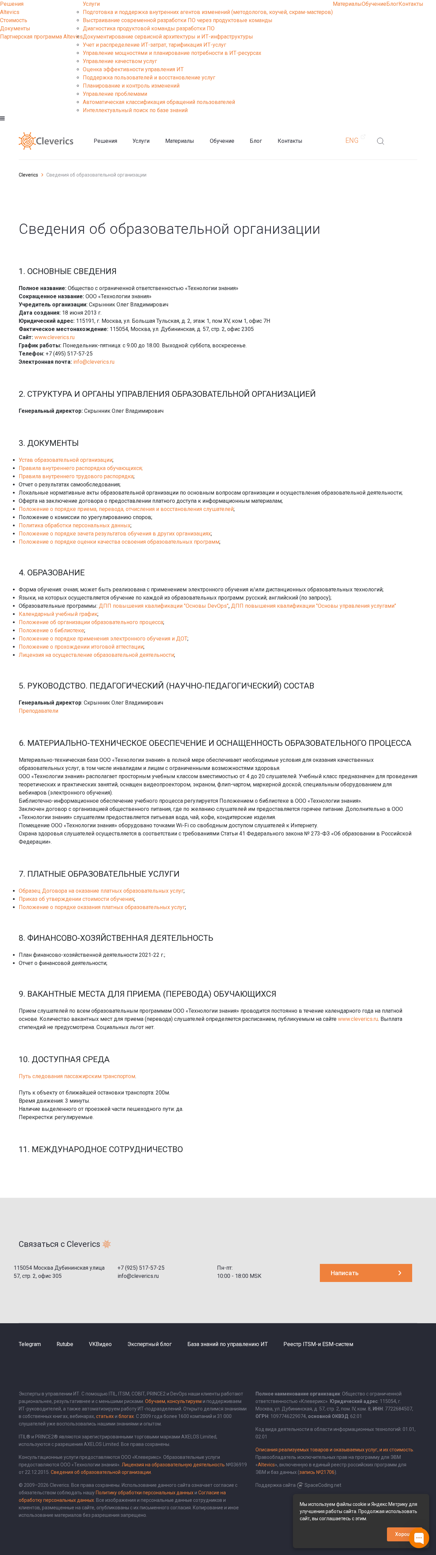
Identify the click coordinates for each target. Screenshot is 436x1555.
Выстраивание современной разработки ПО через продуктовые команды (177, 20)
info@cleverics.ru (93, 362)
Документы (15, 28)
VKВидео (100, 1344)
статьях (105, 1416)
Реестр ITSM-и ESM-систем (318, 1344)
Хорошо (404, 1534)
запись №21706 (316, 1472)
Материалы (347, 4)
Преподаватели (38, 711)
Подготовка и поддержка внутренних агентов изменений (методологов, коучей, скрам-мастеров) (208, 12)
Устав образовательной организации (65, 460)
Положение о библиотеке (51, 630)
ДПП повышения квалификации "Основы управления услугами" (313, 606)
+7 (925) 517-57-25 (141, 1268)
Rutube (65, 1344)
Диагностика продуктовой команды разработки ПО (149, 28)
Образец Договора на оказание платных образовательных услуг (101, 891)
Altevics (9, 12)
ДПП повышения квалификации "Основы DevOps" (164, 606)
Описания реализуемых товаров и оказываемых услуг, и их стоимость (334, 1449)
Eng (352, 140)
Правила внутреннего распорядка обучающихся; (81, 468)
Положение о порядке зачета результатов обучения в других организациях (115, 533)
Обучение (374, 4)
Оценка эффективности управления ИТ (133, 69)
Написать (345, 1273)
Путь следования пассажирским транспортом (77, 1076)
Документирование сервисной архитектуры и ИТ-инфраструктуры (168, 36)
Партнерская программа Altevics (41, 36)
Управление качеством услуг (120, 61)
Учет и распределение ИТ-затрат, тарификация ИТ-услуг (154, 45)
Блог (392, 4)
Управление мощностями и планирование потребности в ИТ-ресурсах (172, 53)
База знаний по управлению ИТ (227, 1344)
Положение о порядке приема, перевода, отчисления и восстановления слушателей (126, 509)
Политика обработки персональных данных (74, 525)
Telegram (30, 1344)
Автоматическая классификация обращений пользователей (159, 102)
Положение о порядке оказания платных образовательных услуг (102, 907)
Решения (12, 4)
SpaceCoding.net (323, 1485)
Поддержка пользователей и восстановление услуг (149, 77)
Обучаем (155, 1401)
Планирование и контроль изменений (131, 85)
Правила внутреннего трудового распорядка (76, 476)
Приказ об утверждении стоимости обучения (76, 899)
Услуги (91, 4)
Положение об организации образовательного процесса (91, 622)
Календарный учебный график (58, 614)
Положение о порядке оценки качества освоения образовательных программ (119, 542)
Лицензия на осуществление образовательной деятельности (96, 655)
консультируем (184, 1401)
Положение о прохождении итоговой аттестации (81, 647)
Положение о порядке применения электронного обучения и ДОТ (103, 638)
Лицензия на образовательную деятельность (173, 1464)
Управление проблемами (115, 94)
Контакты (411, 4)
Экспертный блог (149, 1344)
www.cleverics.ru (54, 337)
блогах (126, 1416)
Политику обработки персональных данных (144, 1492)
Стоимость (13, 20)
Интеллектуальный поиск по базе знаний (135, 110)
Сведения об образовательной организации (101, 1472)
